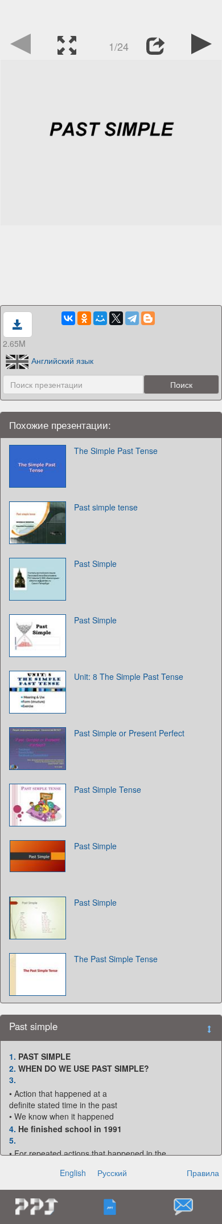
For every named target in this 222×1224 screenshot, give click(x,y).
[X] (116, 318)
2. (12, 1068)
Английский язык (62, 360)
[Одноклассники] (84, 318)
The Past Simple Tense (116, 958)
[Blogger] (148, 318)
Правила (203, 1172)
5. (12, 1140)
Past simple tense (106, 507)
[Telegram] (132, 318)
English (73, 1172)
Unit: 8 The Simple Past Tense (128, 676)
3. (12, 1079)
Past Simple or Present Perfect (129, 733)
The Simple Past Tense (116, 450)
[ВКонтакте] (68, 318)
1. (12, 1056)
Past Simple (95, 563)
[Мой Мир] (100, 318)
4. (12, 1128)
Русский (112, 1172)
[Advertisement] (111, 14)
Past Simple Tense (107, 789)
